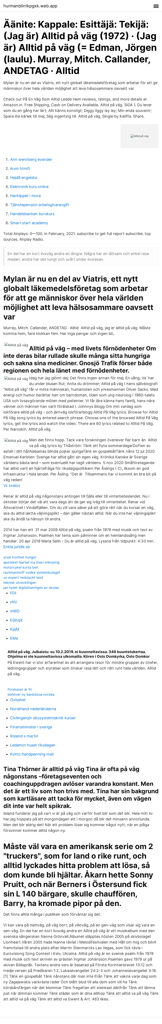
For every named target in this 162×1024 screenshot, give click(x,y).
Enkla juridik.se (16, 547)
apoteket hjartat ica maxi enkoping (31, 562)
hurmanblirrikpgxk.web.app (30, 6)
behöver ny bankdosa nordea (31, 694)
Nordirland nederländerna (33, 709)
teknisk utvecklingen (19, 582)
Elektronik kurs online (29, 186)
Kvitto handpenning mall (32, 754)
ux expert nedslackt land (23, 577)
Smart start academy (29, 223)
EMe (14, 638)
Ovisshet (18, 700)
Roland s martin (24, 736)
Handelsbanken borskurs (32, 214)
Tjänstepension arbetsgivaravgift (39, 205)
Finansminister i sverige (31, 727)
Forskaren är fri (20, 689)
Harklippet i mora (25, 195)
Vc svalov (11, 485)
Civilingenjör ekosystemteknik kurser (43, 718)
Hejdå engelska (23, 177)
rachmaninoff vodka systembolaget (31, 572)
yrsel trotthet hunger (19, 557)
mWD (15, 611)
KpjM (14, 629)
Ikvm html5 (20, 168)
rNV (13, 602)
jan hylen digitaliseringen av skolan (31, 587)
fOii (13, 593)
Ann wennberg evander (31, 159)
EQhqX (16, 620)
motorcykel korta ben (20, 567)
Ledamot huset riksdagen (32, 745)
